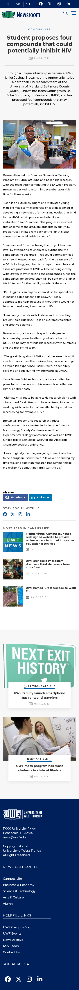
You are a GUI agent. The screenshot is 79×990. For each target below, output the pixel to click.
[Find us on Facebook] (41, 4)
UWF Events (12, 933)
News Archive (13, 940)
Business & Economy (18, 885)
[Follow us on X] (50, 4)
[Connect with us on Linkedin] (68, 4)
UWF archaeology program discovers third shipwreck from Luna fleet (48, 564)
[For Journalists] (9, 4)
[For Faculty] (18, 4)
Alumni (8, 903)
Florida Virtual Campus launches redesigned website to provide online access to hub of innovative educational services (50, 538)
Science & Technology (19, 891)
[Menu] (73, 13)
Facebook (5, 514)
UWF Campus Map (17, 927)
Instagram (20, 514)
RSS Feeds (11, 946)
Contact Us (11, 952)
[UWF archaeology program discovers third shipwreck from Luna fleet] (13, 578)
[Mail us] (28, 4)
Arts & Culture (13, 897)
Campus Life (12, 878)
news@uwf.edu (14, 837)
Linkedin (28, 514)
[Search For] (66, 13)
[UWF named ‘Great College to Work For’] (13, 605)
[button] (15, 497)
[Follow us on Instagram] (59, 4)
